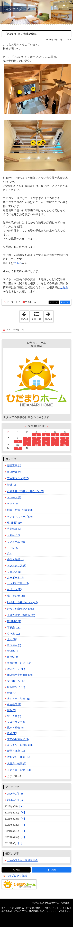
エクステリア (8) (16, 565)
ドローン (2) (14, 497)
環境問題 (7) (14, 621)
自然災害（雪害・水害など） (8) (25, 491)
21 (27, 444)
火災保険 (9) (14, 528)
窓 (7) (10, 553)
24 (55, 444)
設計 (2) (11, 484)
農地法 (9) (13, 656)
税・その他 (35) (16, 595)
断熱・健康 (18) (16, 750)
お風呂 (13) (13, 535)
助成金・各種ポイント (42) (22, 602)
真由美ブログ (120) (18, 478)
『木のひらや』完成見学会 (20, 33)
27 (17, 448)
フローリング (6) (16, 721)
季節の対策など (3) (18, 739)
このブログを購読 (16, 875)
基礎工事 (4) (14, 465)
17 (55, 441)
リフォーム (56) (16, 541)
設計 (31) (12, 692)
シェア (66, 302)
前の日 (25, 315)
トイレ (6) (13, 547)
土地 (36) (12, 639)
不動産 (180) (14, 627)
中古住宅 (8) (14, 645)
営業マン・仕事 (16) (18, 756)
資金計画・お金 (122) (19, 662)
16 (46, 441)
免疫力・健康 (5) (16, 763)
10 (55, 438)
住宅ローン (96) (16, 669)
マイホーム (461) (16, 680)
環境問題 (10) (14, 522)
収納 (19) (12, 733)
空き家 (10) (13, 633)
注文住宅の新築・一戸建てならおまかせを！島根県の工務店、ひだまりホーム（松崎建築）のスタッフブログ (36, 12)
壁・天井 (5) (14, 716)
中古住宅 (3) (14, 704)
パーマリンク (13, 302)
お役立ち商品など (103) (20, 608)
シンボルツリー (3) (18, 583)
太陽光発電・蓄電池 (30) (21, 615)
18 (64, 441)
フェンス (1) (14, 571)
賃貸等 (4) (13, 650)
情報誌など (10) (16, 687)
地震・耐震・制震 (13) (20, 510)
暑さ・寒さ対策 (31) (18, 698)
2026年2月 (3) (15, 793)
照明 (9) (11, 710)
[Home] (4, 329)
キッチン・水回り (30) (20, 745)
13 (17, 441)
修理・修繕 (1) (15, 559)
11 (64, 438)
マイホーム (30, 302)
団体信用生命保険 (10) (20, 674)
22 (36, 444)
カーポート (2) (15, 577)
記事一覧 (36, 319)
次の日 (49, 315)
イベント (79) (14, 589)
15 (36, 441)
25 (64, 444)
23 (46, 444)
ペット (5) (13, 503)
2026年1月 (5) (15, 800)
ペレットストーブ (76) (20, 516)
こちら (18, 263)
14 (27, 441)
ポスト (55, 302)
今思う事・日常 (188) (19, 769)
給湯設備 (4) (14, 471)
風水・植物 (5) (15, 727)
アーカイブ (12, 787)
